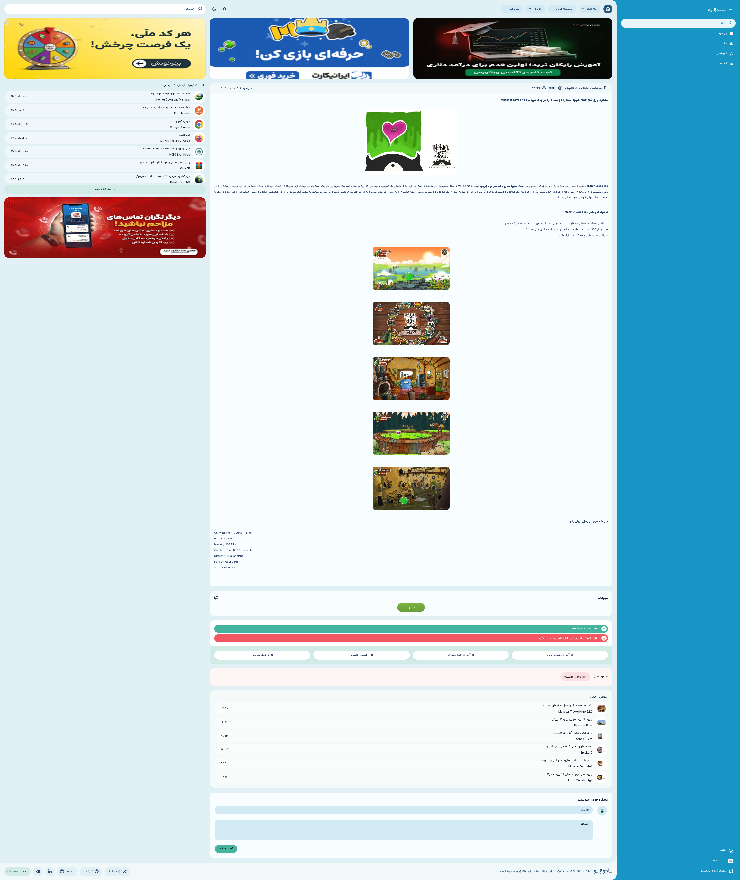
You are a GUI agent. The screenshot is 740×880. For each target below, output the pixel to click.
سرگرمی (597, 88)
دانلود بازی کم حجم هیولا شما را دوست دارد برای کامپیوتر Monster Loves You (554, 100)
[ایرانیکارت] (309, 48)
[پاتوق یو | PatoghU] (717, 10)
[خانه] (607, 9)
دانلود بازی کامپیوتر (576, 88)
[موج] (512, 48)
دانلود (411, 607)
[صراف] (105, 48)
